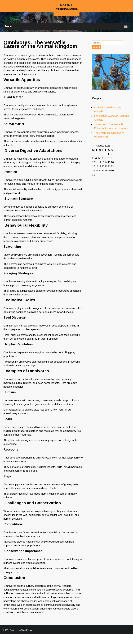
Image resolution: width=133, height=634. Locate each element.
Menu (8, 26)
